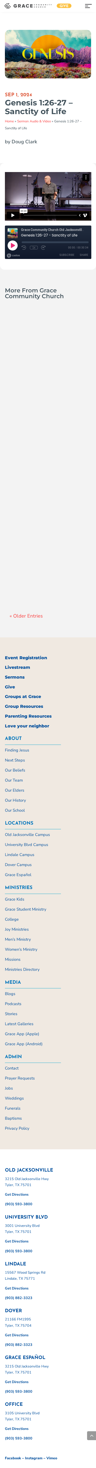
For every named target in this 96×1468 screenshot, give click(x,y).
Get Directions (17, 1194)
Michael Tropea (30, 478)
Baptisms (13, 1118)
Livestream (17, 667)
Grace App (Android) (24, 1044)
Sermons (15, 677)
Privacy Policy (17, 1128)
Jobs (9, 1088)
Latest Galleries (19, 1024)
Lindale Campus (19, 854)
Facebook (13, 1458)
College (12, 919)
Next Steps (15, 760)
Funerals (13, 1108)
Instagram (33, 1458)
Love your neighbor (27, 726)
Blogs (10, 993)
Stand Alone (34, 389)
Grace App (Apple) (22, 1034)
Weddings (14, 1098)
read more (23, 398)
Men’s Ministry (18, 939)
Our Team (14, 780)
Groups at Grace (23, 696)
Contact (12, 1068)
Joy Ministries (17, 929)
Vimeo (51, 1458)
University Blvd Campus (26, 844)
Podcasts (13, 1003)
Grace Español (18, 874)
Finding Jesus (17, 750)
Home (9, 121)
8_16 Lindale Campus (44, 571)
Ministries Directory (22, 969)
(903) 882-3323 (18, 1298)
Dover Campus (18, 864)
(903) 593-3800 (18, 1204)
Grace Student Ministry (25, 909)
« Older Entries (26, 616)
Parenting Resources (28, 716)
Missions (13, 959)
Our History (15, 800)
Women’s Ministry (21, 949)
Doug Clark (27, 378)
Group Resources (24, 706)
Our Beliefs (15, 770)
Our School (15, 810)
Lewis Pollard (29, 577)
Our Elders (14, 790)
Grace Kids (14, 899)
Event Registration (26, 657)
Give (64, 6)
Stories (11, 1013)
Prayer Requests (20, 1078)
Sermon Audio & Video (34, 121)
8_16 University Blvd (43, 472)
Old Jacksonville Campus (27, 834)
